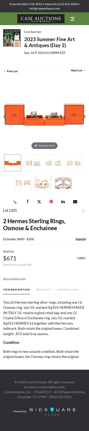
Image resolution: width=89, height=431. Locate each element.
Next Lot (77, 70)
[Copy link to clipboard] (15, 201)
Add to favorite (83, 211)
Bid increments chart (14, 278)
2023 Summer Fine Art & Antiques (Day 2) (49, 42)
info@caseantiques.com (44, 8)
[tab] (16, 291)
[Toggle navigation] (72, 19)
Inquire (81, 239)
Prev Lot (12, 71)
